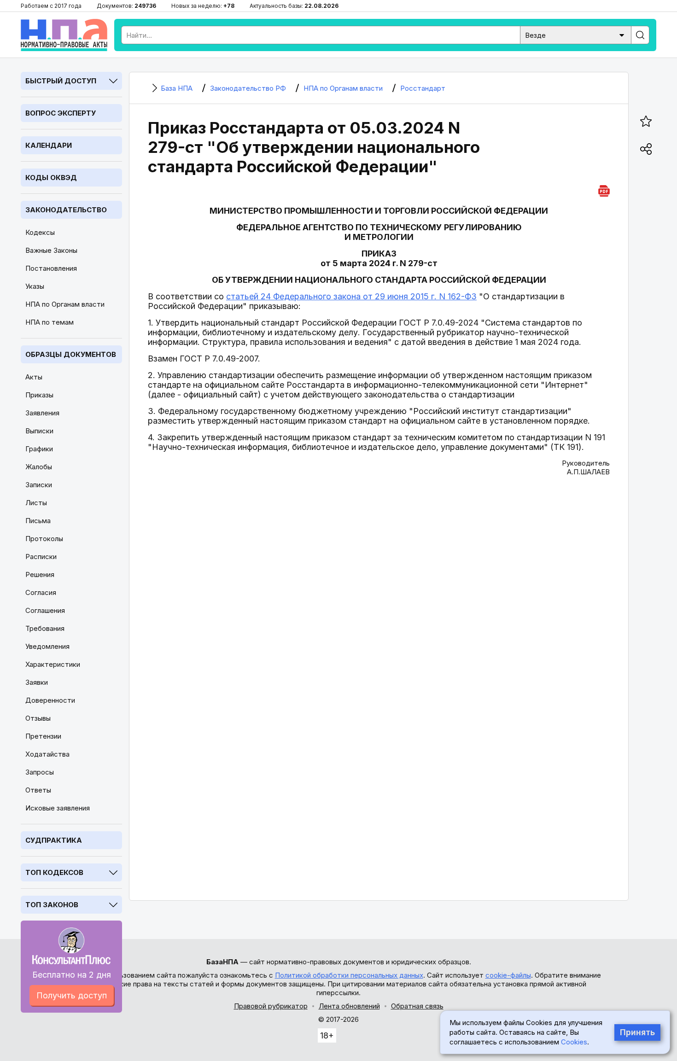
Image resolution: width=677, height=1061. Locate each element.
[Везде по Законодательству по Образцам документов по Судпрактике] (575, 34)
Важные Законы (51, 250)
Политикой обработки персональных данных (349, 975)
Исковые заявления (57, 808)
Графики (39, 448)
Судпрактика (53, 840)
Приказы (39, 395)
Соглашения (45, 610)
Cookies (574, 1042)
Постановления (51, 268)
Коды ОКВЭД (51, 177)
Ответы (38, 790)
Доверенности (50, 700)
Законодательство (66, 209)
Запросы (39, 772)
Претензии (43, 736)
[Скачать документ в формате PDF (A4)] (604, 189)
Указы (34, 286)
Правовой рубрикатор (271, 1006)
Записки (38, 484)
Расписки (41, 556)
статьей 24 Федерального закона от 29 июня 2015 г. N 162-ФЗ (351, 296)
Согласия (40, 592)
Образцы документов (70, 354)
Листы (36, 502)
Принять (637, 1032)
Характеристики (52, 664)
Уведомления (47, 646)
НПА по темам (49, 322)
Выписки (39, 430)
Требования (44, 628)
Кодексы (40, 232)
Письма (38, 520)
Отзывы (38, 718)
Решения (39, 574)
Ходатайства (47, 754)
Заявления (42, 412)
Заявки (36, 682)
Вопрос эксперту (60, 113)
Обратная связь (417, 1006)
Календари (48, 145)
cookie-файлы (508, 975)
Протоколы (44, 538)
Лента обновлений (349, 1006)
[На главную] (64, 35)
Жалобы (38, 466)
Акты (33, 377)
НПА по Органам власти (65, 304)
